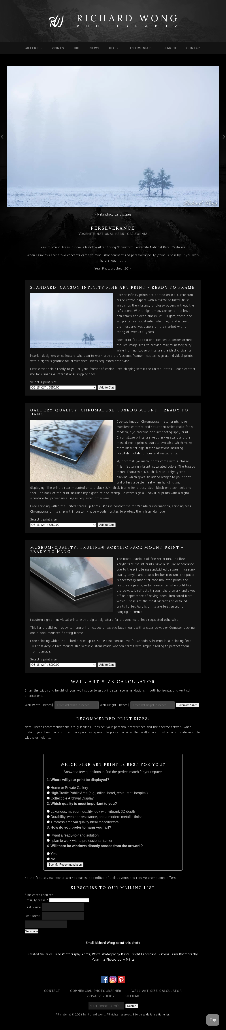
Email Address (36, 900)
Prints (58, 48)
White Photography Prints (111, 954)
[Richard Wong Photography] (113, 28)
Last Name (33, 915)
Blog (113, 48)
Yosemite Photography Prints (113, 959)
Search (169, 48)
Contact (194, 48)
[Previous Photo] (3, 147)
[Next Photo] (222, 147)
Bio (77, 48)
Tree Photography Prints (72, 954)
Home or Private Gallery (69, 788)
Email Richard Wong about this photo (113, 942)
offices (148, 453)
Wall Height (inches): (114, 705)
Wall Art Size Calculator (157, 990)
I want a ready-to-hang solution (74, 835)
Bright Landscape (144, 954)
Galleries (33, 48)
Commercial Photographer (96, 990)
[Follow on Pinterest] (121, 980)
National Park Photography (178, 954)
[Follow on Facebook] (104, 980)
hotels (136, 453)
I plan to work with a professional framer (81, 840)
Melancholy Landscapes (114, 214)
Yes (53, 854)
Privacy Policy (101, 996)
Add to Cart (106, 387)
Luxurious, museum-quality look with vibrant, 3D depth (92, 811)
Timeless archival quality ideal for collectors (84, 822)
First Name (33, 907)
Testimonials (140, 48)
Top (213, 1020)
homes (137, 611)
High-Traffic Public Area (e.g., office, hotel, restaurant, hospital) (99, 793)
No (52, 859)
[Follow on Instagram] (113, 980)
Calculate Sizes (187, 705)
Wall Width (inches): (39, 705)
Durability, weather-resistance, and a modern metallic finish (96, 817)
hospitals (123, 453)
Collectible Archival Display (72, 798)
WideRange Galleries (156, 1014)
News (94, 48)
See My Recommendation (65, 864)
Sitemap (132, 996)
